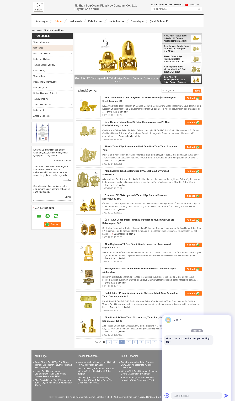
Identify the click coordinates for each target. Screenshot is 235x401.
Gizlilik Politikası (57, 397)
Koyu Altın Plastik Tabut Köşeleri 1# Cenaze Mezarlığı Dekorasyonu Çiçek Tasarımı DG (175, 38)
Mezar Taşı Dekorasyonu (45, 82)
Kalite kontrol (117, 21)
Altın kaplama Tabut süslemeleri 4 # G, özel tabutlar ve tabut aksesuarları (175, 69)
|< (109, 342)
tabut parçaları (40, 87)
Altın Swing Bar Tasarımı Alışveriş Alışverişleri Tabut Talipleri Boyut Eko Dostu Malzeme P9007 (95, 380)
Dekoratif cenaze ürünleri (45, 93)
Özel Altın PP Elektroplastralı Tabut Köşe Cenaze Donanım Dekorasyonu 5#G (175, 79)
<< (115, 342)
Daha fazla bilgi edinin (117, 112)
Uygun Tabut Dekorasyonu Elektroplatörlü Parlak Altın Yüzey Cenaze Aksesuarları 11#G (50, 374)
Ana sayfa (42, 21)
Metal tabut (38, 110)
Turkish (192, 4)
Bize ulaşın (137, 21)
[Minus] (226, 320)
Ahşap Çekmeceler (42, 116)
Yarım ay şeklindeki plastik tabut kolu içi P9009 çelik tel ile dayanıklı (96, 363)
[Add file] (166, 395)
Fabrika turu (95, 21)
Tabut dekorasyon (41, 42)
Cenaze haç (39, 70)
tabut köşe (38, 48)
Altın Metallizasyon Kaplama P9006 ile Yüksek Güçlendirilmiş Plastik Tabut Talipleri (96, 371)
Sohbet (191, 98)
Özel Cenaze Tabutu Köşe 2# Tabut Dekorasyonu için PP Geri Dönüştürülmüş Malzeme (176, 48)
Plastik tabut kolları (42, 53)
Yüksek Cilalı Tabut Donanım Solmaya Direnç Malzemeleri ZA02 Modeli (139, 372)
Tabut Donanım (40, 99)
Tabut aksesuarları (42, 104)
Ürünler (58, 21)
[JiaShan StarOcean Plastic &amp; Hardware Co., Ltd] (38, 7)
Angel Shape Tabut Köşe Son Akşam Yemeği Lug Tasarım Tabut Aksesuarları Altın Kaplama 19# (53, 365)
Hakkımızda (75, 21)
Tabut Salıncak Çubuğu (44, 65)
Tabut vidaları (39, 76)
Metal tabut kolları (41, 59)
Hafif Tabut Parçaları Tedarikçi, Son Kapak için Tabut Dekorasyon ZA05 (137, 378)
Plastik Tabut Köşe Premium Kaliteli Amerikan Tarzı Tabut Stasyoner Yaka (174, 59)
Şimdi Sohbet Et (159, 21)
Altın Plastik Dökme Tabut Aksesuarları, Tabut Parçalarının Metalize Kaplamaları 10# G (53, 383)
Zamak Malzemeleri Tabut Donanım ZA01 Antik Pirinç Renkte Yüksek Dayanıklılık (137, 365)
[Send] (226, 395)
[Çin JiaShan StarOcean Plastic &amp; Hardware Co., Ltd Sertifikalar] (42, 132)
